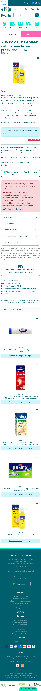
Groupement (20, 608)
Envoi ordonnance (20, 620)
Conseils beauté (20, 629)
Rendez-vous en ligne (20, 622)
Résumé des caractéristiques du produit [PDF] (19, 288)
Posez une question (13, 242)
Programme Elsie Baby (20, 634)
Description (8, 217)
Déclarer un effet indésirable (16, 209)
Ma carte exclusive (20, 632)
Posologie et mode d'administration (17, 236)
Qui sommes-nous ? (20, 596)
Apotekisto (33, 677)
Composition (9, 223)
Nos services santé (20, 625)
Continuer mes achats (30, 173)
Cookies (24, 677)
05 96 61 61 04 (20, 567)
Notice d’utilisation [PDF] (11, 286)
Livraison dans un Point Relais (20, 661)
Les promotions (20, 627)
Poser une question (20, 599)
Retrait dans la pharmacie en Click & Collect (20, 656)
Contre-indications (11, 230)
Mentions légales (26, 675)
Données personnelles (12, 677)
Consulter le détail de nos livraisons (20, 273)
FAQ (20, 606)
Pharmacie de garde (20, 603)
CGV (35, 675)
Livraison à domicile (20, 659)
